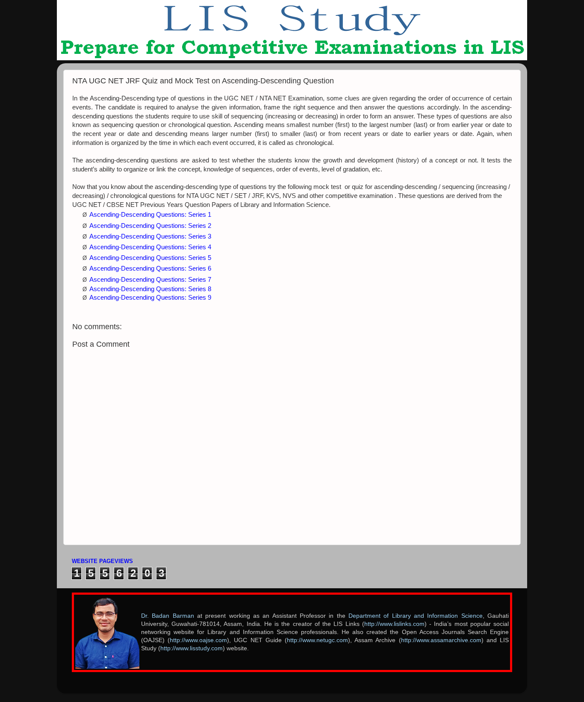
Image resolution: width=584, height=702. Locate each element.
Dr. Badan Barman (167, 616)
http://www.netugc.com (317, 640)
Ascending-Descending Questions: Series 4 (150, 247)
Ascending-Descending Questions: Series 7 (150, 279)
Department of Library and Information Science (415, 616)
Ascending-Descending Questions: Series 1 (150, 214)
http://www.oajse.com (198, 640)
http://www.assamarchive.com (441, 640)
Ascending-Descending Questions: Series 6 (150, 268)
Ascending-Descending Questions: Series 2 (150, 225)
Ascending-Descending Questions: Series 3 (150, 236)
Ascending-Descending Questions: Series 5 (150, 257)
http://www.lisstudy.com (191, 648)
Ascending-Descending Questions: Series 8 (150, 289)
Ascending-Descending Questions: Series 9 (150, 297)
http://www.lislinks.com (394, 624)
